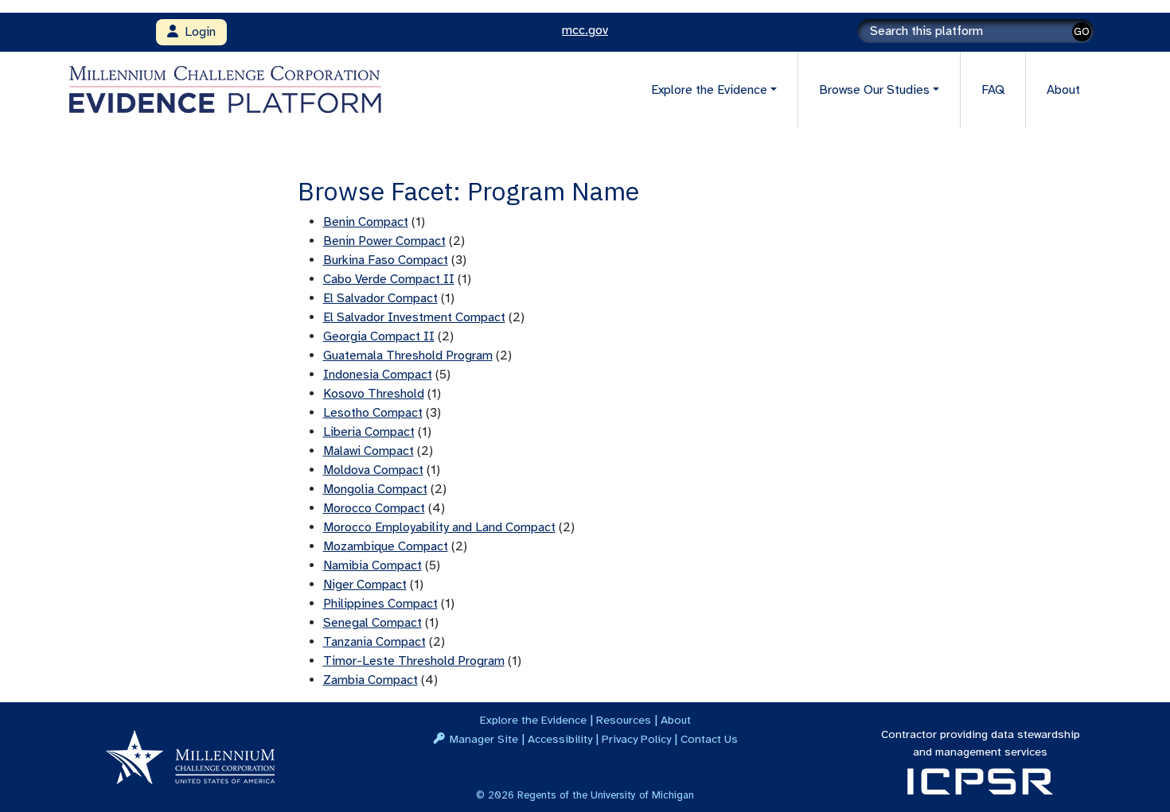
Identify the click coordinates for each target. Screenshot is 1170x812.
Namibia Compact (372, 565)
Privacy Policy (636, 739)
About (1063, 90)
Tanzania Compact (374, 642)
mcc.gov (585, 30)
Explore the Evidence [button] (709, 90)
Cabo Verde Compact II (388, 279)
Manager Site (484, 739)
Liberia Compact (369, 432)
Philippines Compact (380, 604)
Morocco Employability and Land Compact (439, 527)
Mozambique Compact (385, 546)
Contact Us (709, 739)
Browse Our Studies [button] (874, 90)
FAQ (992, 90)
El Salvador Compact (380, 298)
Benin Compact (365, 222)
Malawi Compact (368, 451)
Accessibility (560, 739)
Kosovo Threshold (373, 394)
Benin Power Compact (384, 241)
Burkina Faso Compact (385, 260)
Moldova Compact (373, 470)
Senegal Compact (372, 623)
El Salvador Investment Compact (414, 317)
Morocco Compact (374, 508)
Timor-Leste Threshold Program (414, 661)
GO (1082, 31)
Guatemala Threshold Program (408, 355)
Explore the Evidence (533, 720)
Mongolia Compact (375, 489)
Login (197, 32)
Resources (623, 720)
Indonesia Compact (377, 375)
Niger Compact (365, 584)
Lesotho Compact (373, 413)
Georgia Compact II (379, 336)
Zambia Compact (370, 680)
